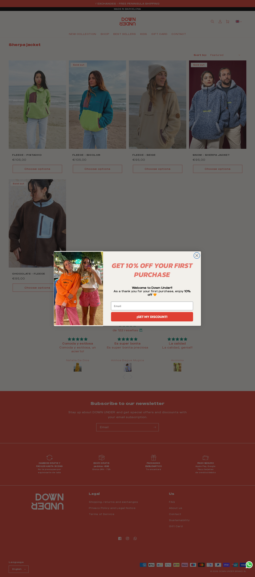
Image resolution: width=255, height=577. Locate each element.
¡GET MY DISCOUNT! (152, 316)
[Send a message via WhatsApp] (249, 565)
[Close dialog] (197, 255)
